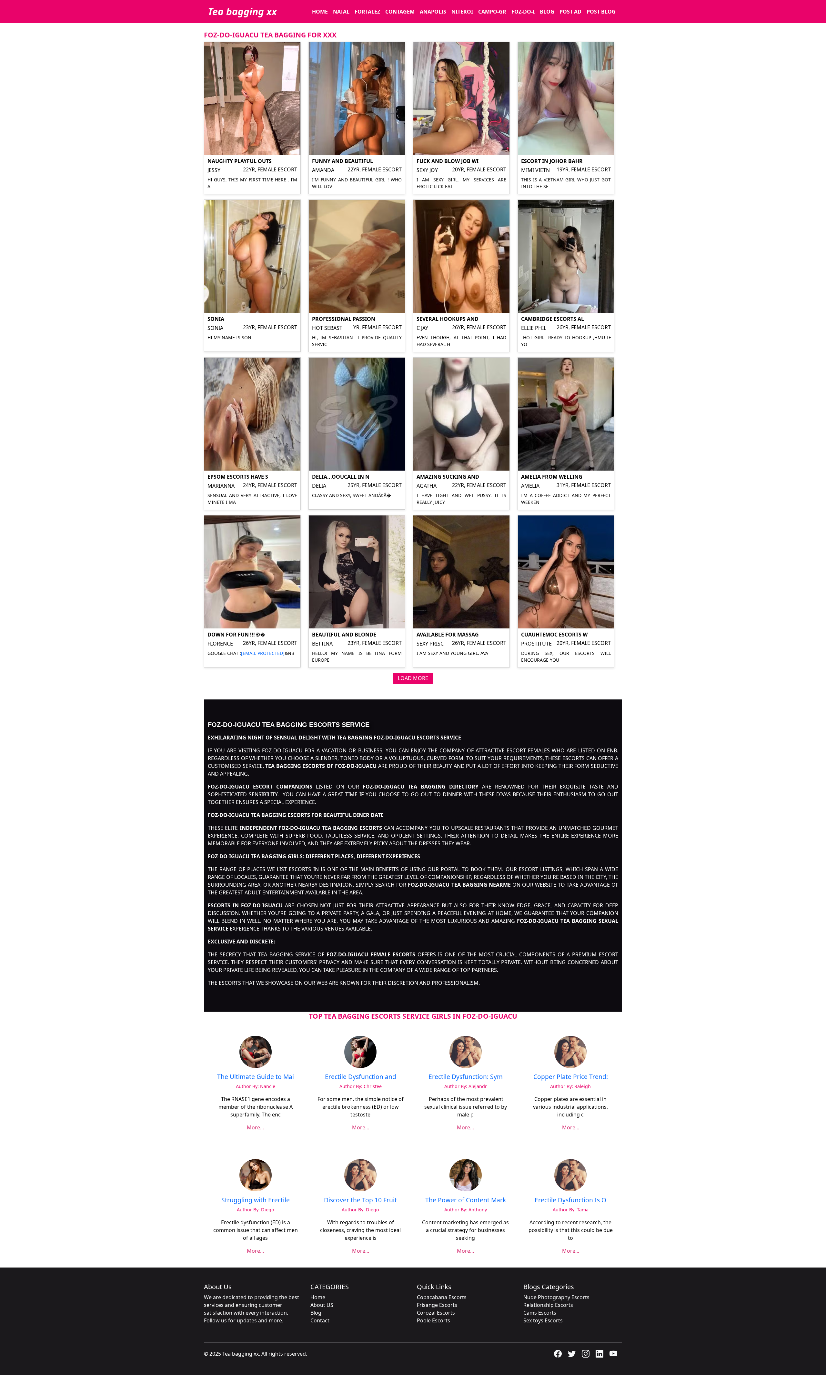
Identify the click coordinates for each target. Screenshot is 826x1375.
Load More (413, 678)
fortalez (367, 11)
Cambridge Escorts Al (552, 318)
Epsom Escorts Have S (237, 476)
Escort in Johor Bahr (552, 161)
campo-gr (492, 11)
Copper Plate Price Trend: (570, 1076)
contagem (400, 11)
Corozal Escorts (436, 1312)
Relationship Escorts (548, 1305)
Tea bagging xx (242, 11)
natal (341, 11)
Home (317, 1297)
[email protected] (263, 653)
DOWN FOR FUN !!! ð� (236, 634)
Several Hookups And (447, 318)
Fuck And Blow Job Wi (447, 161)
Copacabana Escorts (442, 1297)
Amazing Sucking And (448, 476)
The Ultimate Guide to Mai (255, 1076)
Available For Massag (448, 634)
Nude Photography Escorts (556, 1297)
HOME (320, 11)
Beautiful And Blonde (344, 634)
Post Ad (570, 11)
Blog (547, 11)
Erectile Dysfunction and (360, 1076)
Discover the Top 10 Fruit (360, 1200)
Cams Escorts (539, 1312)
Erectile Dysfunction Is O (570, 1200)
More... (255, 1127)
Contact (319, 1320)
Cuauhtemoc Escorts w (554, 634)
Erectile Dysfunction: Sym (465, 1076)
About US (321, 1305)
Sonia (215, 318)
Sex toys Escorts (543, 1320)
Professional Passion (343, 318)
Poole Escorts (433, 1320)
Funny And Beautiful (342, 161)
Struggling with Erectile (255, 1200)
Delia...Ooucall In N (340, 476)
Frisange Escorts (437, 1305)
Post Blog (601, 11)
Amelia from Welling (551, 476)
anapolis (433, 11)
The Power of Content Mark (465, 1200)
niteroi (462, 11)
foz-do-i (523, 11)
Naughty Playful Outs (239, 161)
